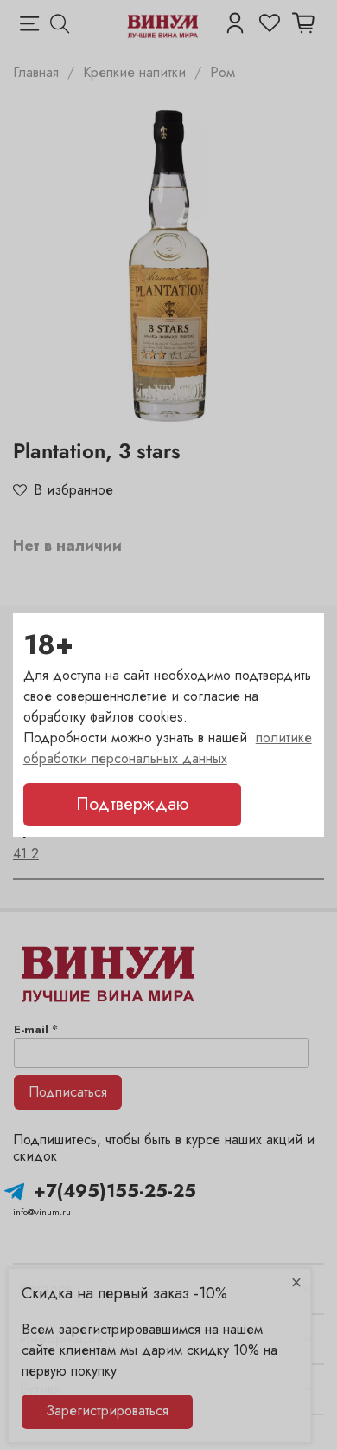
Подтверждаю (132, 804)
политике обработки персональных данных (167, 748)
